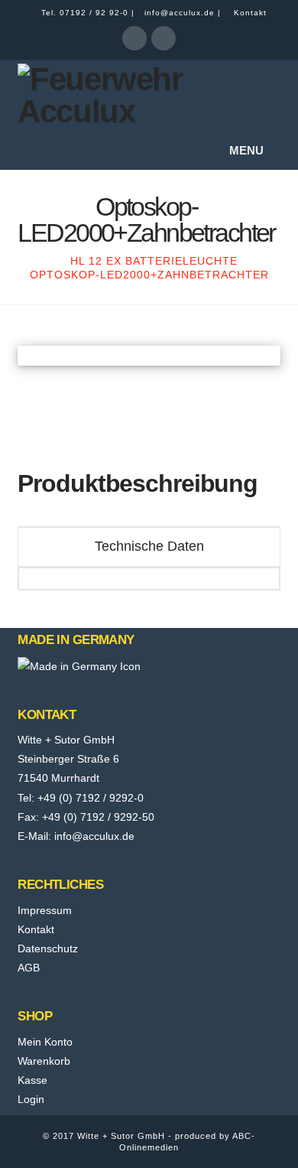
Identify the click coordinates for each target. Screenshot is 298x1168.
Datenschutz (48, 948)
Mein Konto (45, 1042)
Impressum (45, 910)
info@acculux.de (179, 12)
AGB (29, 967)
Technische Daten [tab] (149, 546)
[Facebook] (134, 38)
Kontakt (250, 12)
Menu (246, 150)
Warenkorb (44, 1061)
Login (31, 1099)
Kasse (32, 1080)
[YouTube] (163, 38)
